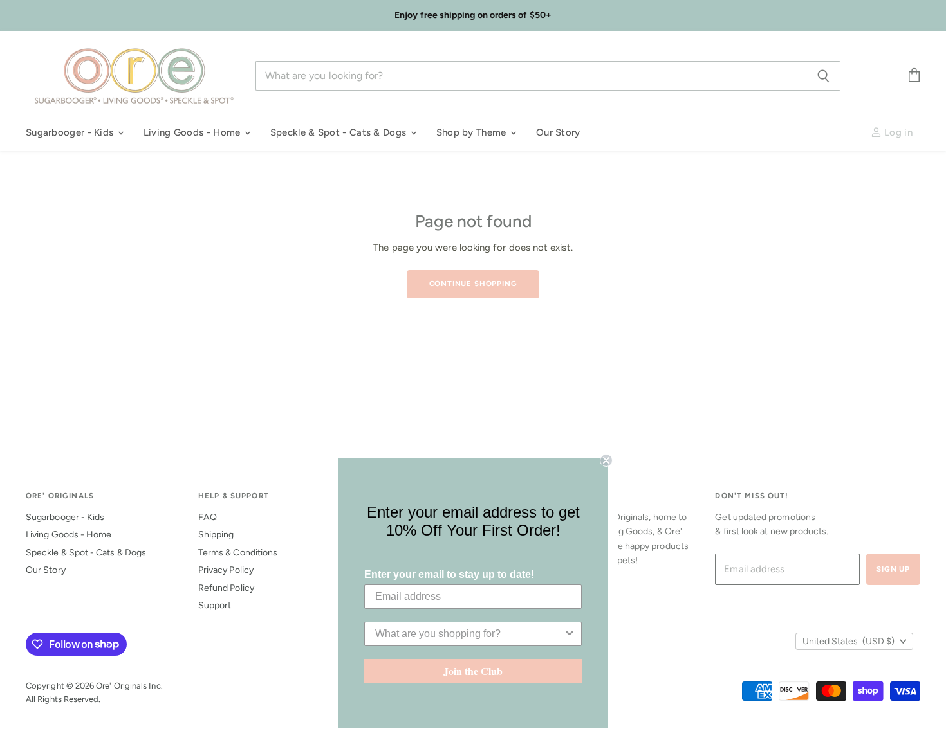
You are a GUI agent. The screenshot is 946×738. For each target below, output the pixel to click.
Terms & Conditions (237, 552)
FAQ (207, 517)
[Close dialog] (606, 460)
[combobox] (469, 633)
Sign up (893, 568)
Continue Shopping (473, 283)
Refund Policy (226, 587)
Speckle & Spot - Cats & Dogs (339, 132)
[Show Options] (569, 633)
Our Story (558, 132)
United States (848, 641)
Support (215, 605)
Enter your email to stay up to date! (449, 574)
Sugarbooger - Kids (71, 132)
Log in (897, 132)
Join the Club (473, 670)
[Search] (823, 76)
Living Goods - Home (193, 132)
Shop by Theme (472, 132)
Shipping (216, 534)
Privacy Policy (226, 569)
